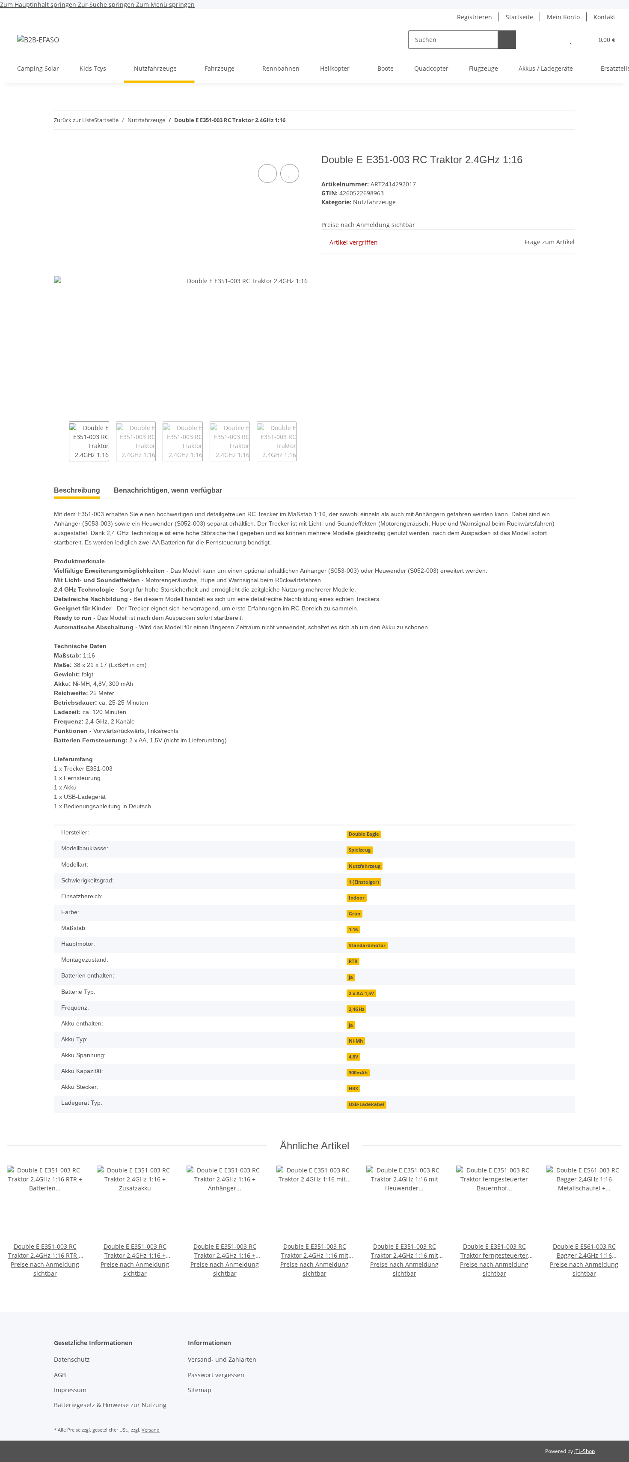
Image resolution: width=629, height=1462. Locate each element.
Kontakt (604, 17)
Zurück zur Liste (74, 120)
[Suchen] (507, 39)
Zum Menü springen (165, 4)
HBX (353, 1088)
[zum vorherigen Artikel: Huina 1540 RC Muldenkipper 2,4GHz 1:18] (566, 120)
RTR (353, 961)
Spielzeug (360, 850)
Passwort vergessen (216, 1375)
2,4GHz (356, 1009)
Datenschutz (72, 1359)
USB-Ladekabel (366, 1104)
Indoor (357, 898)
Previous (61, 442)
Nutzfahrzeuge (374, 202)
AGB (60, 1375)
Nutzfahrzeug (364, 866)
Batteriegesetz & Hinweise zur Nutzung (110, 1405)
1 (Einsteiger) (364, 882)
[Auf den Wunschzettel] (289, 173)
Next (304, 442)
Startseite (519, 17)
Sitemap (199, 1390)
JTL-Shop (584, 1451)
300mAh (358, 1073)
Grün (354, 914)
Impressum (70, 1390)
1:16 (353, 930)
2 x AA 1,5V (361, 993)
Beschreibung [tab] (77, 490)
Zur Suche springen (107, 4)
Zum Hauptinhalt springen (39, 4)
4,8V (353, 1057)
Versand (151, 1429)
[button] (553, 39)
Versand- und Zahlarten (222, 1359)
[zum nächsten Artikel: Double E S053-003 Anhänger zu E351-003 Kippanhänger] (547, 120)
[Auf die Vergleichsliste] (267, 173)
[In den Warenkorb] (61, 149)
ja (351, 977)
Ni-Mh (356, 1041)
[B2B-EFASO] (38, 39)
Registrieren (474, 17)
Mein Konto (563, 17)
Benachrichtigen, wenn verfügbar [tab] (168, 490)
